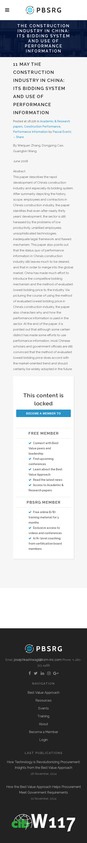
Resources (43, 700)
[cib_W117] (43, 831)
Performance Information (30, 131)
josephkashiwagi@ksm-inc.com (38, 660)
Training (43, 716)
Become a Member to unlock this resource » (43, 414)
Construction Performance (42, 126)
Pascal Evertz (62, 131)
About (43, 724)
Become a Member (43, 732)
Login (43, 740)
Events (43, 708)
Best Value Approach (43, 692)
